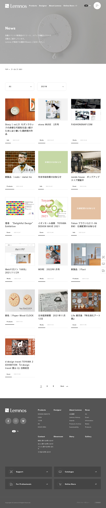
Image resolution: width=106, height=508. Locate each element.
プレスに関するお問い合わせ (45, 447)
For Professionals (23, 484)
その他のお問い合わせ (44, 452)
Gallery (88, 436)
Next (62, 386)
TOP (6, 69)
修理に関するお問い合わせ (45, 440)
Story (71, 436)
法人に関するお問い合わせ (45, 443)
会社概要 (72, 414)
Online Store (69, 5)
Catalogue (69, 472)
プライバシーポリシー (83, 502)
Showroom (58, 436)
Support (19, 472)
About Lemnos (55, 5)
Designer (43, 5)
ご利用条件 (97, 502)
